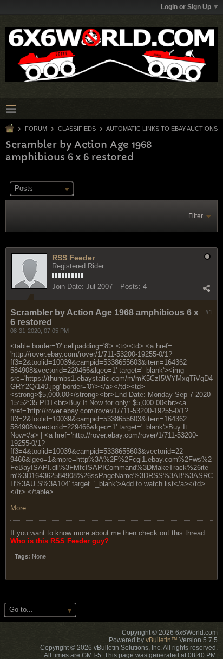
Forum (36, 128)
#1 (209, 312)
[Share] (206, 287)
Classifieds (77, 128)
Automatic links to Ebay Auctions (162, 128)
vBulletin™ (162, 640)
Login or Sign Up (186, 7)
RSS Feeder (73, 257)
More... (21, 508)
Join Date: (68, 287)
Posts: (130, 287)
